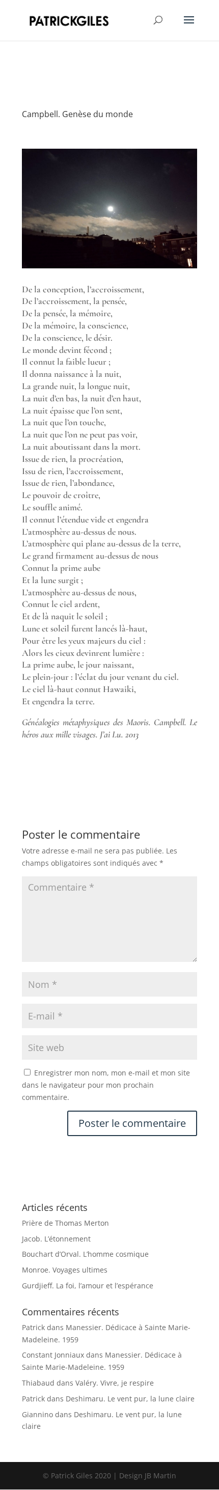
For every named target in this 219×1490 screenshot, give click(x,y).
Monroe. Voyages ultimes (64, 1270)
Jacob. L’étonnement (56, 1239)
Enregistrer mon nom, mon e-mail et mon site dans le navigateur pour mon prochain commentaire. (106, 1085)
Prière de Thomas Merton (65, 1223)
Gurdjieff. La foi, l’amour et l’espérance (87, 1285)
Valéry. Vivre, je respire (114, 1383)
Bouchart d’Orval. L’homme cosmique (85, 1254)
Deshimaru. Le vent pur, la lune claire (130, 1398)
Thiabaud (38, 1383)
